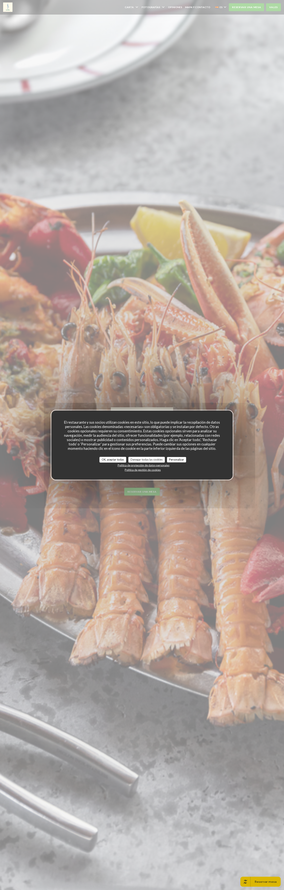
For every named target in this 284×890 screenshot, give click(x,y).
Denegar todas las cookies (147, 459)
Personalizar (176, 459)
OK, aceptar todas (113, 459)
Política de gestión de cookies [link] (143, 469)
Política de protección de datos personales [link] (143, 465)
